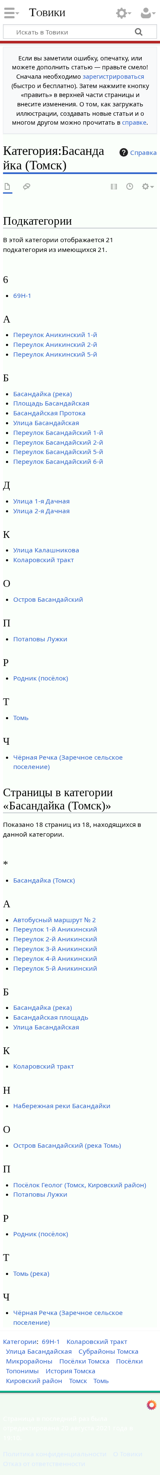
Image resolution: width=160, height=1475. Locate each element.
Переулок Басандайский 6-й (58, 461)
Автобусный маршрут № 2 (54, 919)
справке (134, 122)
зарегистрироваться (113, 76)
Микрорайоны (29, 1361)
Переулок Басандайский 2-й (58, 442)
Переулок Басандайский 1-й (58, 432)
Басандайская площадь (50, 1017)
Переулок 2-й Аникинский (55, 939)
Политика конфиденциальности (55, 1453)
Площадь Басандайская (51, 403)
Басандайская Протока (49, 413)
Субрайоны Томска (109, 1351)
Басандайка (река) (42, 393)
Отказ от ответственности (44, 1463)
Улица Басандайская (46, 422)
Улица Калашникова (46, 550)
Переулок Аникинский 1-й (55, 334)
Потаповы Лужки (40, 639)
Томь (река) (31, 1273)
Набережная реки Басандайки (62, 1105)
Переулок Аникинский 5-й (55, 354)
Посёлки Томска (84, 1361)
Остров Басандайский (48, 599)
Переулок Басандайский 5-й (58, 451)
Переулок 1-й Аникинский (55, 929)
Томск (78, 1380)
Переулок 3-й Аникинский (55, 948)
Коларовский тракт (43, 559)
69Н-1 (22, 295)
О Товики (128, 1453)
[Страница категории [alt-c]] (7, 187)
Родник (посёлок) (40, 678)
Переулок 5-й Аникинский (55, 968)
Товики (47, 12)
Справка (143, 152)
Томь (21, 717)
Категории (20, 1341)
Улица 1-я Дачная (41, 501)
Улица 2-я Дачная (41, 510)
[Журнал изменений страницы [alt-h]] (130, 187)
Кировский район (34, 1380)
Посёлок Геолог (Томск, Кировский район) (79, 1185)
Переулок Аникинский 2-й (55, 344)
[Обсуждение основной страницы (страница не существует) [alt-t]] (27, 187)
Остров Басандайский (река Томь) (67, 1145)
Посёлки (129, 1361)
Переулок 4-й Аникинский (55, 958)
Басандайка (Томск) (44, 880)
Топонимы (22, 1370)
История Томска (71, 1370)
